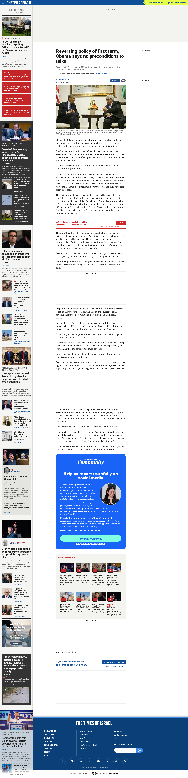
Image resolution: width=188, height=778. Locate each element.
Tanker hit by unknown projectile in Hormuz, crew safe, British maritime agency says (16, 112)
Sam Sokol (8, 512)
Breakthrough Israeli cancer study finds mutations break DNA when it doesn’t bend (66, 608)
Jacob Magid (7, 163)
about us (82, 738)
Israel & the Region (70, 652)
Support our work (91, 538)
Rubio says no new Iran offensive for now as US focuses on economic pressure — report (21, 405)
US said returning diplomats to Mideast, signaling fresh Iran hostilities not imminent (22, 436)
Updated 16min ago (14, 38)
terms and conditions (86, 731)
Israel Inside (49, 738)
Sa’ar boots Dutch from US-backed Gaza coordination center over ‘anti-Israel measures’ (21, 215)
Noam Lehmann (19, 342)
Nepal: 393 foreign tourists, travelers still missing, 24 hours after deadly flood (14, 100)
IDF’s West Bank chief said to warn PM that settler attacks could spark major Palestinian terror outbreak (21, 319)
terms (118, 226)
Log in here (120, 666)
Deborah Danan (20, 616)
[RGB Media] (95, 773)
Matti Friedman (63, 80)
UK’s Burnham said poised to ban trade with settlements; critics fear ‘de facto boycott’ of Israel (98, 608)
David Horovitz (16, 471)
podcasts (47, 752)
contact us (83, 748)
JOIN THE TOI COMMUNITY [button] (114, 662)
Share (116, 80)
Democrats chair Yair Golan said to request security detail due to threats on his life (14, 742)
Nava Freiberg (19, 190)
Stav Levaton (19, 327)
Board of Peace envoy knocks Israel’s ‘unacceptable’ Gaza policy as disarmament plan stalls (113, 581)
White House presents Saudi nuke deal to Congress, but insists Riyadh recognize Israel (22, 421)
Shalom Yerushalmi (15, 543)
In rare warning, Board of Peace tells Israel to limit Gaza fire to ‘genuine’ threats (22, 183)
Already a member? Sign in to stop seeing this (90, 544)
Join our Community (156, 3)
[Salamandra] (113, 773)
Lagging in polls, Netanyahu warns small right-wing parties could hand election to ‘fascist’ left (21, 594)
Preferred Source (100, 74)
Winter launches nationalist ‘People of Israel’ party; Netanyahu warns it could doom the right (67, 580)
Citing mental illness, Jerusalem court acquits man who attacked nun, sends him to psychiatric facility (15, 664)
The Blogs (48, 748)
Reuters (17, 310)
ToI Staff (4, 56)
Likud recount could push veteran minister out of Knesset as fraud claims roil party (21, 578)
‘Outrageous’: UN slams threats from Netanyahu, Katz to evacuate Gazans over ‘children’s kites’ (22, 200)
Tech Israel (48, 741)
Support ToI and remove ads (176, 3)
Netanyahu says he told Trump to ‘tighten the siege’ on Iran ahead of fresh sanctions (15, 377)
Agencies (18, 343)
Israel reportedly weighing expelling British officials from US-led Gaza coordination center (16, 47)
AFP (16, 206)
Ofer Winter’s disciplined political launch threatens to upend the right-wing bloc (114, 610)
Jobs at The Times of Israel (88, 745)
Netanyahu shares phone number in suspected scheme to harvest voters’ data (21, 610)
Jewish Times (49, 734)
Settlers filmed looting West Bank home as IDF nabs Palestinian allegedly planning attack (22, 285)
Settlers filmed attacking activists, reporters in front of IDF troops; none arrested (83, 607)
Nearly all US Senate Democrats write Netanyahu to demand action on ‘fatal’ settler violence (22, 302)
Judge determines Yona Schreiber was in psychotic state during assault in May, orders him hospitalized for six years (16, 682)
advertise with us (85, 741)
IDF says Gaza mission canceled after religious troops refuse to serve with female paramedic (98, 580)
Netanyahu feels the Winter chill (15, 478)
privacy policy (84, 734)
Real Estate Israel (51, 745)
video (46, 755)
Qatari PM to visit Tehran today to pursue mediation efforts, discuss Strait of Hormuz (15, 76)
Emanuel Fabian (18, 191)
